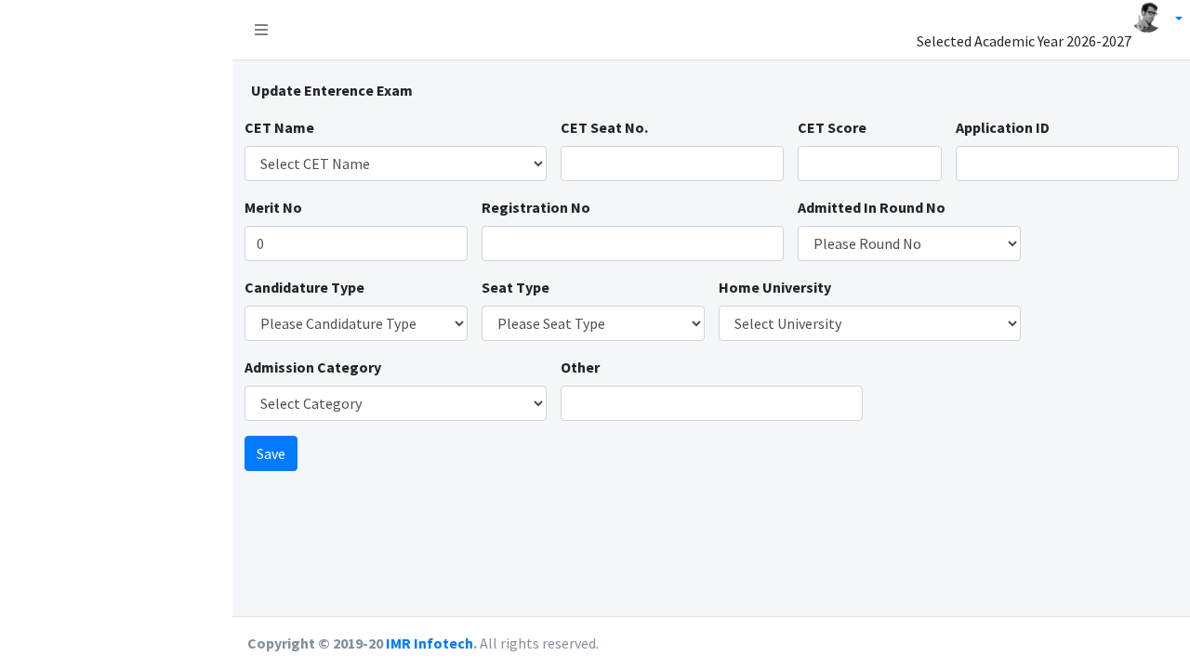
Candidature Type (304, 287)
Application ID (1003, 127)
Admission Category (313, 367)
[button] (261, 29)
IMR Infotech (429, 643)
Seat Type (515, 287)
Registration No (536, 207)
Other (580, 367)
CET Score (832, 127)
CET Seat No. (604, 127)
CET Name (279, 127)
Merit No (273, 207)
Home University (775, 287)
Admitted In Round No (871, 207)
